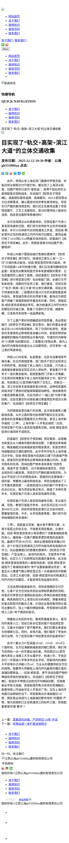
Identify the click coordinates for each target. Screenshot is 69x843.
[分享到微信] (2, 44)
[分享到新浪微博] (6, 44)
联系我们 (14, 33)
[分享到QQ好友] (6, 768)
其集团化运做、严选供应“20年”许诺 (35, 719)
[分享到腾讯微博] (15, 173)
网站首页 (14, 16)
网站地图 (23, 799)
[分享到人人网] (19, 173)
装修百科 (14, 29)
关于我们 (14, 20)
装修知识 (14, 24)
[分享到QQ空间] (6, 173)
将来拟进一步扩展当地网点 (30, 723)
